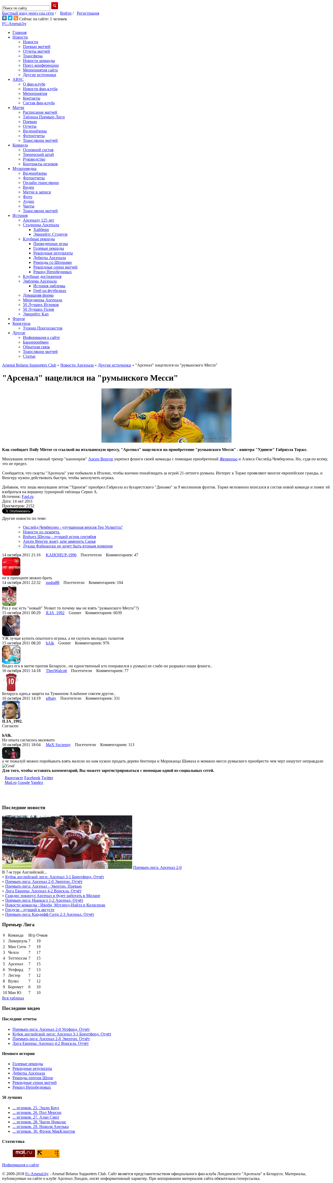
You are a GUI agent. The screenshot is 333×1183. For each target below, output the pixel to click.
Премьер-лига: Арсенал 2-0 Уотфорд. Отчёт (51, 1029)
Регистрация (88, 13)
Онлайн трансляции (41, 182)
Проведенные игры (50, 243)
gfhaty (51, 698)
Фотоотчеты (34, 135)
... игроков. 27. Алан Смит (35, 1117)
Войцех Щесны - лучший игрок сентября (59, 536)
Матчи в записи (37, 192)
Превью (30, 121)
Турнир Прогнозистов (42, 328)
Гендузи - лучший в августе (29, 909)
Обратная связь (36, 347)
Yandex (37, 782)
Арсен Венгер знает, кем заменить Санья (59, 541)
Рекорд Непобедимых (52, 272)
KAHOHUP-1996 (61, 555)
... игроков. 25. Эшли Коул (35, 1108)
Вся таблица (13, 998)
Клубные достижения (42, 276)
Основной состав (38, 150)
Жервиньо (229, 459)
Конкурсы (21, 323)
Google (24, 782)
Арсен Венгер (100, 459)
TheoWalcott (56, 670)
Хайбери (41, 229)
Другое (18, 333)
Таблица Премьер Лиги (44, 117)
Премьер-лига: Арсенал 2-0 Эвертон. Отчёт (43, 881)
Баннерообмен (36, 342)
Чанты (28, 206)
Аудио (28, 201)
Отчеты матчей (36, 51)
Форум (18, 318)
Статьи (29, 356)
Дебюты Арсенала (49, 257)
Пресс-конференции (41, 65)
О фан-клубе (34, 84)
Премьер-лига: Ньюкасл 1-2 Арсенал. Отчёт (44, 900)
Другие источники (39, 74)
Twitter (47, 778)
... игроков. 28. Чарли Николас (39, 1122)
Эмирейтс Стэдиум (50, 234)
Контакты (31, 98)
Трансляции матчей (40, 140)
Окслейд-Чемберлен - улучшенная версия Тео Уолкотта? (73, 527)
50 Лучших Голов (38, 309)
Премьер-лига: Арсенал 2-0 (157, 867)
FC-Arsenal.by (14, 23)
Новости (20, 37)
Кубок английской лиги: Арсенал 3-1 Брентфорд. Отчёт (54, 877)
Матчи (18, 107)
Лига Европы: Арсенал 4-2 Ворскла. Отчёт (43, 891)
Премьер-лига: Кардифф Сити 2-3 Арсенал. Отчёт (49, 914)
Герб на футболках (49, 290)
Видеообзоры (35, 131)
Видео (28, 187)
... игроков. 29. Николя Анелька (40, 1126)
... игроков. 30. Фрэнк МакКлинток (43, 1131)
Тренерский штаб (38, 154)
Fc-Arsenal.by (37, 1174)
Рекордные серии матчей (55, 267)
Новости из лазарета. (41, 532)
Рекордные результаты (53, 253)
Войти (66, 13)
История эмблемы (49, 286)
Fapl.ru (28, 496)
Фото (27, 196)
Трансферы (33, 56)
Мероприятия (35, 93)
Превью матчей (36, 46)
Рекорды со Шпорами (52, 262)
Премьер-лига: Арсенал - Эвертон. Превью (43, 886)
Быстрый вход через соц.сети (28, 13)
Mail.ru (11, 782)
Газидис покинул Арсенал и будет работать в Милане (52, 895)
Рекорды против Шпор (32, 1078)
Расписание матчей (40, 112)
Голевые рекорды (48, 248)
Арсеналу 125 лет (38, 220)
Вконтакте (14, 778)
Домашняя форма (38, 295)
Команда (20, 145)
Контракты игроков (40, 164)
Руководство (34, 159)
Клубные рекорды (39, 239)
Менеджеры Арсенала (42, 300)
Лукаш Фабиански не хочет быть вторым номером (68, 546)
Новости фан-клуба (40, 89)
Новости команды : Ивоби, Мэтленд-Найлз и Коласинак (55, 905)
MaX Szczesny (58, 744)
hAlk (50, 643)
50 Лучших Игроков (41, 304)
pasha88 (52, 582)
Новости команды (39, 60)
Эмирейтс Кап (36, 314)
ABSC (18, 79)
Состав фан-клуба (39, 103)
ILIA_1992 (55, 613)
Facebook (32, 778)
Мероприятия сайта (40, 70)
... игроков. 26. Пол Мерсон (36, 1112)
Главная (19, 32)
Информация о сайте (41, 337)
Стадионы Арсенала (41, 225)
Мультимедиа (24, 168)
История (20, 215)
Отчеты (29, 126)
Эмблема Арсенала (40, 281)
